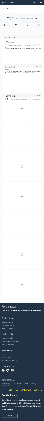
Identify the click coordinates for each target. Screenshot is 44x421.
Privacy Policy (7, 409)
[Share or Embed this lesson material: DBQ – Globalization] (39, 25)
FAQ (3, 354)
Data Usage (17, 384)
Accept (10, 416)
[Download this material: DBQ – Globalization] (28, 25)
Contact (5, 386)
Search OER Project (8, 328)
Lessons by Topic (8, 325)
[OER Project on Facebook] (3, 370)
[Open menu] (40, 2)
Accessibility (6, 384)
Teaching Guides (7, 338)
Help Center (6, 357)
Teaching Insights (8, 344)
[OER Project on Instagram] (12, 370)
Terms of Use (32, 406)
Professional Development (11, 341)
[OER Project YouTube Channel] (7, 370)
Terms (26, 384)
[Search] (32, 2)
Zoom (23, 18)
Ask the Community (9, 360)
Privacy (33, 384)
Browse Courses (7, 322)
